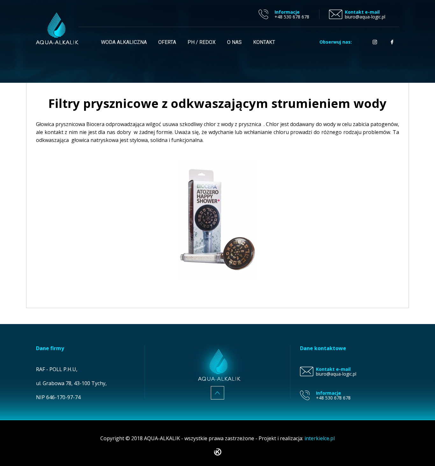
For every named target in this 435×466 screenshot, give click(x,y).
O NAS (234, 42)
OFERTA (167, 42)
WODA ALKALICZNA (124, 42)
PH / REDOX (202, 42)
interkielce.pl (319, 438)
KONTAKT (264, 42)
